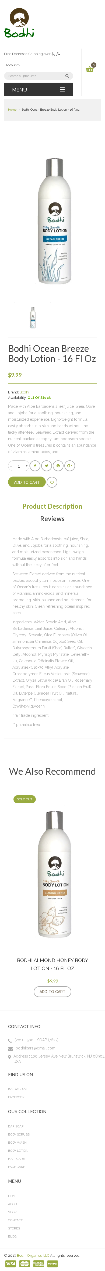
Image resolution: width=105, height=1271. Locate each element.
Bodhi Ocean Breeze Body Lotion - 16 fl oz (50, 109)
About (13, 1204)
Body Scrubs (19, 1134)
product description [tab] (52, 506)
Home (12, 109)
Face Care (16, 1167)
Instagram (17, 1089)
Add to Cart (52, 992)
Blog (12, 1236)
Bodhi (24, 392)
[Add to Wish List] (52, 482)
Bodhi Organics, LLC (33, 1255)
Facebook (16, 1097)
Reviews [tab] (52, 518)
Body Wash (17, 1142)
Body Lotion (18, 1151)
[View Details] (76, 991)
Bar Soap (15, 1126)
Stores (14, 1228)
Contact (15, 1220)
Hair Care (16, 1159)
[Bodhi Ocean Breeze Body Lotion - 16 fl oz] (32, 317)
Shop (12, 1212)
